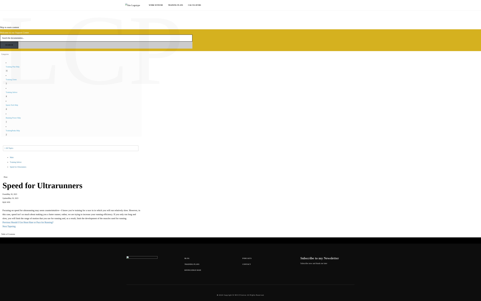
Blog (187, 258)
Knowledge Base (193, 270)
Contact (246, 264)
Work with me (156, 5)
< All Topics (8, 148)
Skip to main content (9, 27)
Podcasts (247, 258)
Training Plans (175, 5)
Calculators (194, 5)
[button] (5, 177)
